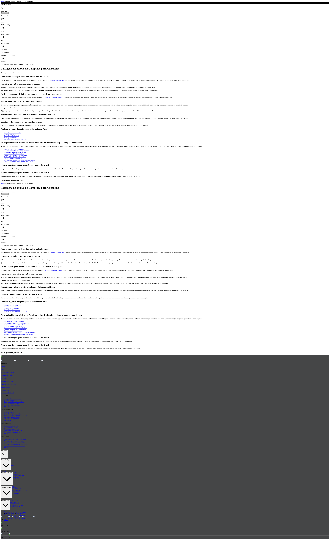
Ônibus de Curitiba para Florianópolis (14, 442)
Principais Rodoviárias (6, 472)
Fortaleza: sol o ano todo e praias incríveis (15, 155)
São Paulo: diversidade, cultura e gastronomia (16, 150)
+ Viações (7, 406)
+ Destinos (7, 434)
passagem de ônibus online (57, 80)
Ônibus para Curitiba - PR (11, 426)
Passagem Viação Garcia (11, 400)
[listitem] (7, 360)
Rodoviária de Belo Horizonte (12, 137)
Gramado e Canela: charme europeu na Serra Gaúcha (18, 161)
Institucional (4, 450)
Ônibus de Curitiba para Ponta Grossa (14, 446)
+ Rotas (6, 447)
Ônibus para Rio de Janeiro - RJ (12, 429)
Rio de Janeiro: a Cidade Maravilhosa (14, 149)
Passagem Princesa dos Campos (12, 399)
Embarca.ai (31, 538)
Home (2, 1)
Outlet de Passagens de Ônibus (53, 97)
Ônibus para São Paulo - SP (11, 427)
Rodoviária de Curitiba (10, 134)
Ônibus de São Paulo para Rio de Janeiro (15, 439)
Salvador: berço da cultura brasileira (14, 154)
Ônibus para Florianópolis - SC (12, 432)
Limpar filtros (4, 12)
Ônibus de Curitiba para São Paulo (13, 441)
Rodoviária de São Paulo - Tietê (12, 133)
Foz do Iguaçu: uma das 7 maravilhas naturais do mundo (19, 160)
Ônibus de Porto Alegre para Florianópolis (15, 444)
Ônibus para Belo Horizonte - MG (13, 430)
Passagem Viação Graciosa (11, 403)
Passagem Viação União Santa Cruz (14, 402)
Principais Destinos (6, 487)
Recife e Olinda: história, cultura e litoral (15, 157)
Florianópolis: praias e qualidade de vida (15, 152)
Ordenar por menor (6, 73)
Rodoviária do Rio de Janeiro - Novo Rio (15, 139)
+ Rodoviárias (8, 420)
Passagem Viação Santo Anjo (12, 405)
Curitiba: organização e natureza (13, 158)
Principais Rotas (5, 500)
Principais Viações (6, 460)
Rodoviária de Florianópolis (11, 136)
